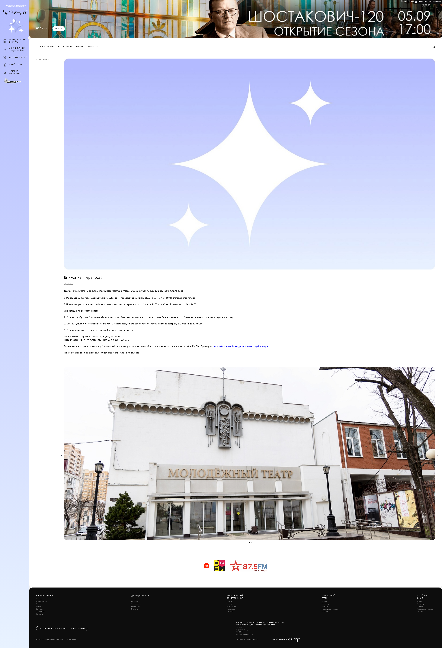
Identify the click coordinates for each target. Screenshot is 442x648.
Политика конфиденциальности (49, 640)
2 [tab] (410, 33)
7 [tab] (424, 33)
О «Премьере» (54, 47)
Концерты (230, 604)
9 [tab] (428, 33)
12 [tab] (435, 33)
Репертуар (135, 601)
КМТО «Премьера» (44, 596)
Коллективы (135, 606)
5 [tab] (418, 33)
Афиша (41, 47)
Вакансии (39, 606)
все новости (45, 60)
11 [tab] (433, 33)
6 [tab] (421, 33)
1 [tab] (408, 33)
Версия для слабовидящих (429, 2)
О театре (325, 606)
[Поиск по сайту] (434, 47)
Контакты (93, 47)
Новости (68, 47)
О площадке (136, 604)
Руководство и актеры (330, 609)
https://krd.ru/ (242, 630)
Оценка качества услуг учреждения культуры (62, 628)
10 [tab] (431, 33)
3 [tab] (412, 33)
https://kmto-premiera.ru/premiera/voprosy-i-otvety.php (241, 346)
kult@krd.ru (240, 627)
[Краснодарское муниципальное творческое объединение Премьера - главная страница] (14, 12)
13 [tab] (438, 33)
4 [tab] (415, 33)
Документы (40, 612)
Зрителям (80, 47)
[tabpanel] (235, 19)
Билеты (48, 28)
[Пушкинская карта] (15, 81)
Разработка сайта (279, 639)
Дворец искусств (140, 596)
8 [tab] (426, 33)
